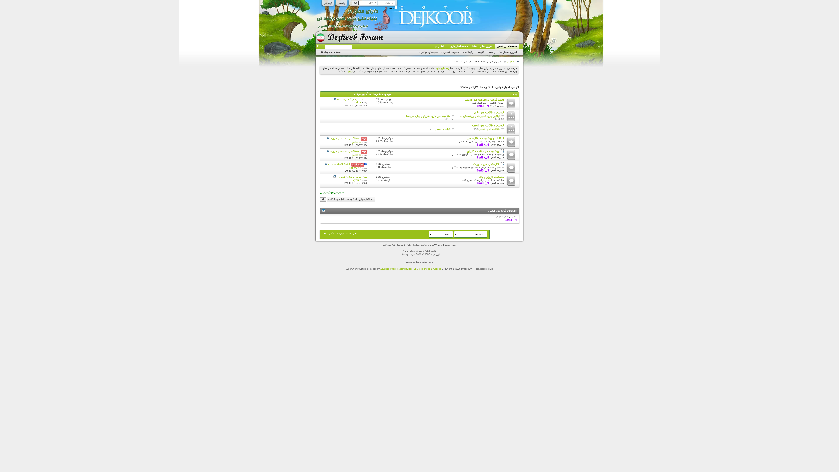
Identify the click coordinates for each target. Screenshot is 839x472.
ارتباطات (469, 52)
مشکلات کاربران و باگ (491, 177)
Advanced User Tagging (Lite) (396, 269)
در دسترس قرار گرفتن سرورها (352, 100)
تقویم (481, 52)
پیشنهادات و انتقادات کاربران (483, 151)
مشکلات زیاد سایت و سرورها (344, 138)
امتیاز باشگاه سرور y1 (339, 164)
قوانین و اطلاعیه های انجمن (488, 125)
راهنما (342, 3)
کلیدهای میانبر (429, 52)
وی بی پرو (410, 262)
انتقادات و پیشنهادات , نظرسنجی (485, 138)
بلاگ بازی (439, 47)
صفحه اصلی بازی (459, 47)
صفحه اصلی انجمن (507, 47)
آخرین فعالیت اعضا (482, 47)
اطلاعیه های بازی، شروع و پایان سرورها (428, 116)
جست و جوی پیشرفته (330, 52)
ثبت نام (328, 3)
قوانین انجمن (443, 129)
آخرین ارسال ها (508, 52)
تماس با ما (352, 234)
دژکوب (340, 234)
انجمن (511, 62)
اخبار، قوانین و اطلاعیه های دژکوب (484, 100)
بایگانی (331, 234)
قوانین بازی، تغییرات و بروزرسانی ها (480, 116)
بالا (323, 199)
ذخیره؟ (391, 8)
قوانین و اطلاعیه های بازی (489, 113)
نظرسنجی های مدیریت (486, 164)
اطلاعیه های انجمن (489, 129)
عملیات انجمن (451, 52)
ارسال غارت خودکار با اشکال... (352, 177)
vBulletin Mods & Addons (427, 269)
